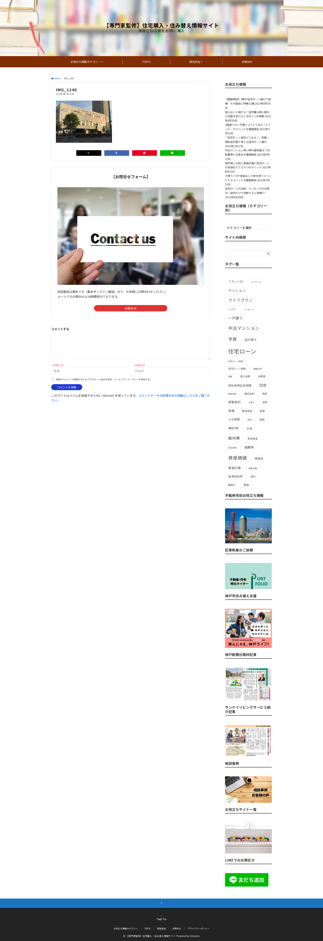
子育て (251, 402)
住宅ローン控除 (235, 361)
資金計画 (234, 468)
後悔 (231, 410)
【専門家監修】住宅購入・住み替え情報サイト (161, 25)
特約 (249, 419)
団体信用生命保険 (240, 385)
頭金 (246, 485)
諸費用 (249, 447)
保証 (230, 376)
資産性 (259, 458)
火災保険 (234, 419)
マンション (237, 290)
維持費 (234, 438)
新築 (262, 411)
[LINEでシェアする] (172, 153)
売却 (264, 393)
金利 (253, 476)
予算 (232, 339)
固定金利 (249, 393)
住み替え (250, 339)
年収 (264, 402)
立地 (249, 428)
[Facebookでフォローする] (161, 903)
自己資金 (232, 447)
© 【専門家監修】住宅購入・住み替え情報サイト (149, 935)
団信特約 (232, 393)
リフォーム (249, 309)
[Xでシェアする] (88, 153)
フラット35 (235, 281)
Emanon (195, 935)
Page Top (161, 918)
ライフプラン (240, 300)
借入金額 (245, 376)
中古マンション (243, 328)
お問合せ (130, 308)
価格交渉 (257, 368)
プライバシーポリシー (198, 928)
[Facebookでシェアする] (116, 153)
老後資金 (252, 438)
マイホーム (256, 281)
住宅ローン (242, 351)
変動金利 (234, 402)
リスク (232, 309)
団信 (263, 385)
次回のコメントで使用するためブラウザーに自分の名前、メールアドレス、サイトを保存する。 (104, 379)
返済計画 (252, 468)
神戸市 (233, 428)
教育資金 (247, 411)
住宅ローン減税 (237, 368)
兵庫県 (262, 376)
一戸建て (235, 317)
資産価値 (237, 457)
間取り (232, 485)
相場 (261, 419)
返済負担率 (235, 476)
